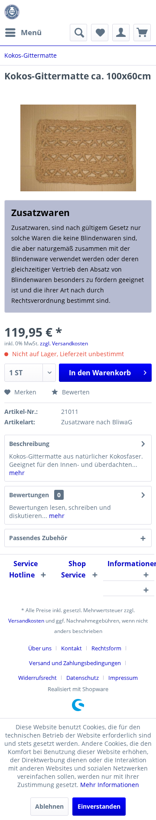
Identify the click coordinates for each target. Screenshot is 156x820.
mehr (17, 473)
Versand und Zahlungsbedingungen (75, 663)
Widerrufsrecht (37, 678)
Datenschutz (82, 678)
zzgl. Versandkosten (64, 343)
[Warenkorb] (142, 32)
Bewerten (75, 392)
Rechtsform (106, 648)
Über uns (40, 648)
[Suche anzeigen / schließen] (78, 32)
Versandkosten (26, 620)
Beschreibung (29, 444)
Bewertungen (29, 495)
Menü (31, 32)
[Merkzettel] (99, 32)
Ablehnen (49, 806)
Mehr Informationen (109, 785)
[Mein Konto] (121, 32)
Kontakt (71, 648)
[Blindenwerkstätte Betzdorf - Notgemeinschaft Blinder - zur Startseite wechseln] (12, 12)
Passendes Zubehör (38, 538)
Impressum (123, 678)
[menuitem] (23, 32)
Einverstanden (99, 806)
